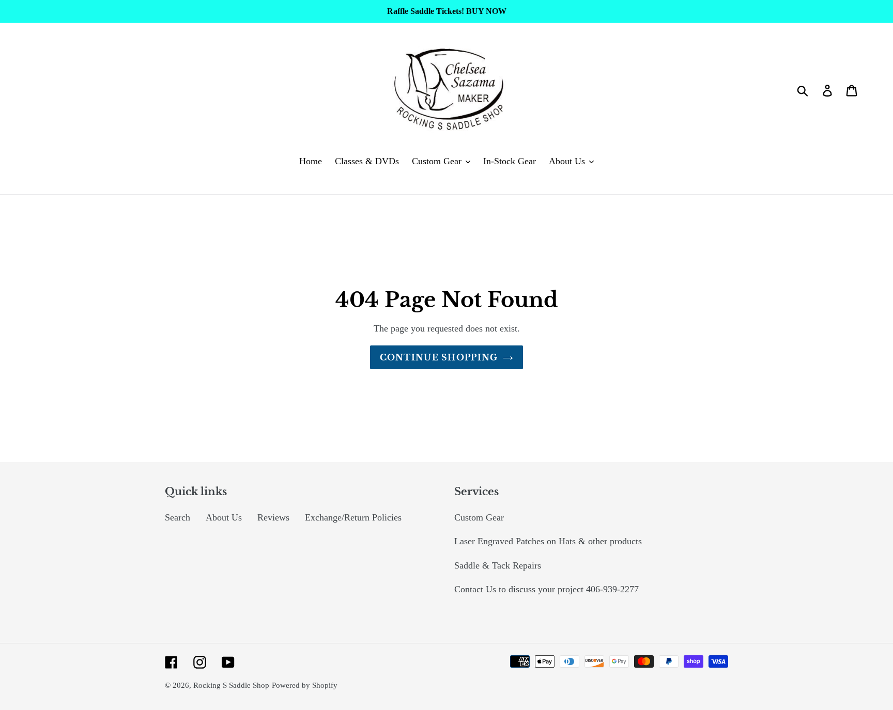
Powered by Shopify (304, 685)
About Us (224, 517)
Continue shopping (439, 357)
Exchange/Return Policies (353, 517)
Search (177, 517)
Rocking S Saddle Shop (231, 685)
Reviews (273, 517)
